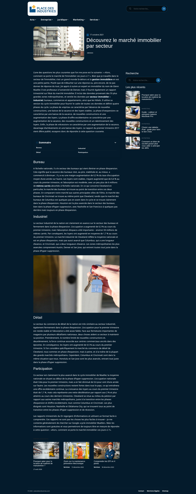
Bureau (39, 147)
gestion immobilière (102, 79)
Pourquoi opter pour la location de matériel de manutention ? (43, 463)
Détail (38, 152)
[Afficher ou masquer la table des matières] (84, 142)
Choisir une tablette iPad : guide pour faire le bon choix (151, 129)
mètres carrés (43, 185)
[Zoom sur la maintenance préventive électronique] (76, 450)
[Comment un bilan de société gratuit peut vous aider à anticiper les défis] (133, 143)
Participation (83, 152)
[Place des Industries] (42, 9)
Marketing (146, 109)
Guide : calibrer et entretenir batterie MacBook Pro (149, 114)
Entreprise (146, 124)
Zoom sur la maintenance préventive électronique (74, 462)
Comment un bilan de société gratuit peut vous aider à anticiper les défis (151, 145)
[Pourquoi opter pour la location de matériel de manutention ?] (46, 450)
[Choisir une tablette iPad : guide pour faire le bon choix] (133, 127)
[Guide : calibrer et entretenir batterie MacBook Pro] (133, 112)
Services (90, 53)
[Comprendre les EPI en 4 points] (107, 450)
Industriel (82, 148)
